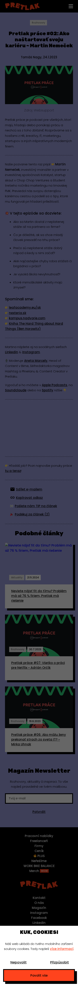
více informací (61, 949)
